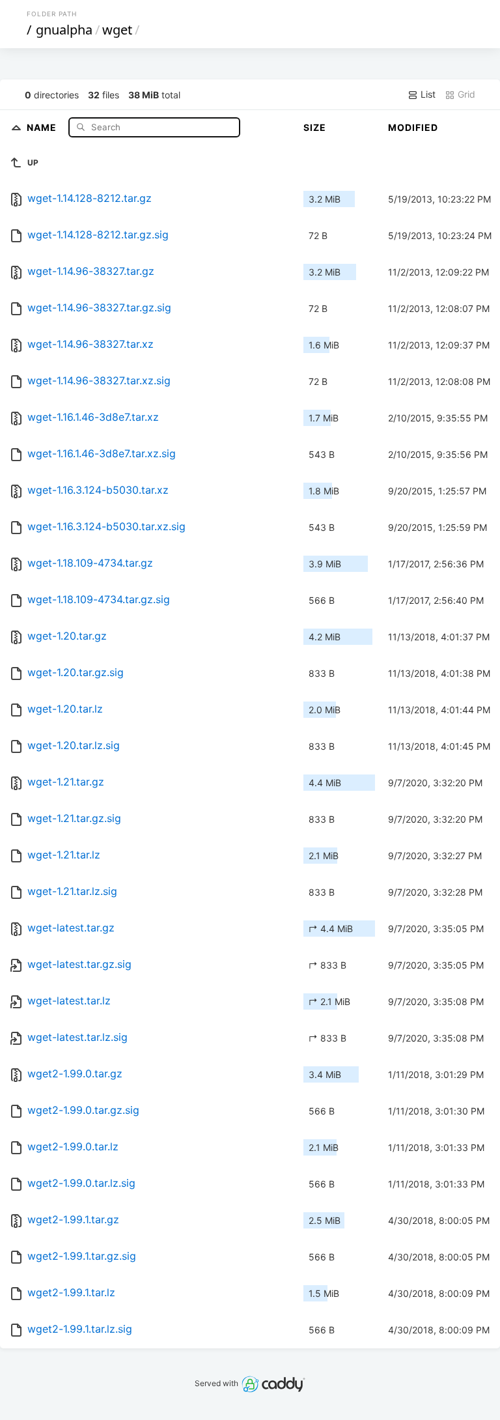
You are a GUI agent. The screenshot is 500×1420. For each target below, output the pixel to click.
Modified (413, 127)
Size (314, 127)
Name (43, 126)
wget (117, 29)
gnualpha (64, 29)
